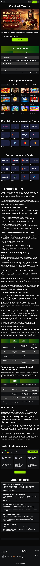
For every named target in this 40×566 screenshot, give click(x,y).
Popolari (4, 84)
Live (14, 84)
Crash (24, 84)
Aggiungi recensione (33, 451)
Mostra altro (20, 472)
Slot (34, 84)
